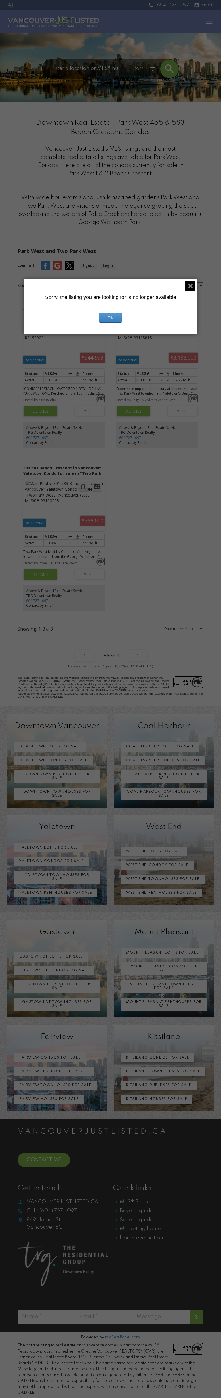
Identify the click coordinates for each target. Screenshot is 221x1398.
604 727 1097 (37, 437)
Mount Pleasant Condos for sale (164, 968)
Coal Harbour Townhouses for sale (164, 794)
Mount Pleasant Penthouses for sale (163, 1004)
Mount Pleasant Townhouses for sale (163, 986)
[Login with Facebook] (45, 269)
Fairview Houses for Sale (49, 1099)
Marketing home (140, 1228)
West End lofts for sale (154, 851)
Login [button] (108, 265)
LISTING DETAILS (40, 411)
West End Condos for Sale (157, 865)
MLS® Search (136, 1202)
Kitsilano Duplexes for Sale (158, 1085)
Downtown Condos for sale (53, 760)
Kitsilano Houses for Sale (156, 1099)
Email (207, 5)
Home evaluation (141, 1238)
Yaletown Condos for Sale (51, 861)
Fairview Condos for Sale (50, 1058)
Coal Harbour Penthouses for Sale (163, 776)
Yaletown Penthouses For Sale (55, 893)
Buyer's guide (136, 1210)
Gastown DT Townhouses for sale (57, 1004)
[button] (168, 5)
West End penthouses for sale (161, 893)
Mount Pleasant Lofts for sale (162, 952)
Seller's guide (136, 1219)
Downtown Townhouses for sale (57, 794)
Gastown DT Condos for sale (54, 970)
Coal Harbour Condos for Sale (163, 760)
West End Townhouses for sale (163, 879)
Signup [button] (88, 265)
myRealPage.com (122, 1337)
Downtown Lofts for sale (50, 746)
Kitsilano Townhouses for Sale (163, 1071)
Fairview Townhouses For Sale (55, 1085)
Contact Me (44, 1160)
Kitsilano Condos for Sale (157, 1058)
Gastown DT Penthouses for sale (57, 986)
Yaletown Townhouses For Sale (57, 877)
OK (110, 317)
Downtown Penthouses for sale (57, 776)
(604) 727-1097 (172, 5)
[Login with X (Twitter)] (69, 269)
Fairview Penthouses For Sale (54, 1071)
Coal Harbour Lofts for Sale (160, 746)
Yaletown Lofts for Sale (48, 847)
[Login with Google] (57, 269)
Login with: (28, 265)
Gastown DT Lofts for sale (51, 956)
